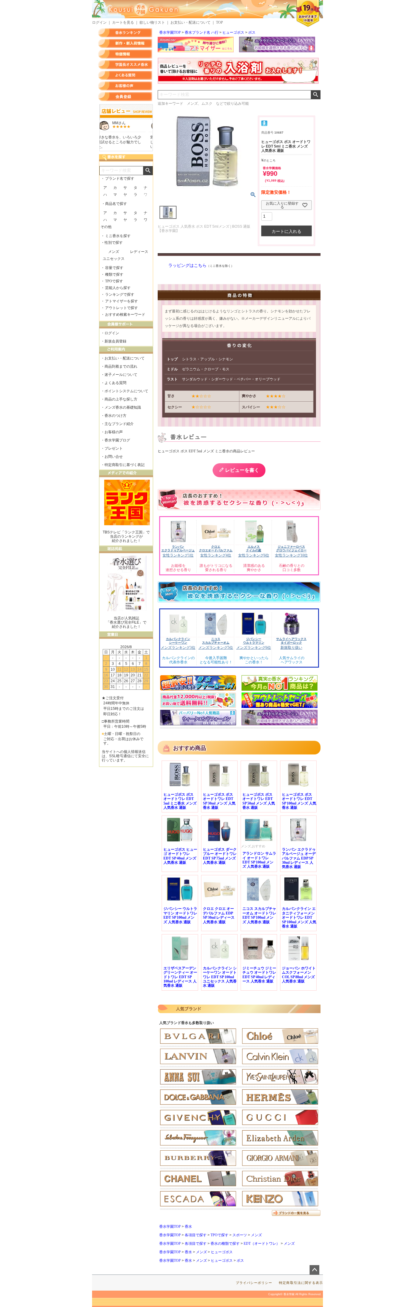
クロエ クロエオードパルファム (215, 548)
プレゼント (114, 448)
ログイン (99, 22)
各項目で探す (196, 1235)
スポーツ (239, 1235)
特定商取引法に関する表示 (301, 1283)
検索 (315, 94)
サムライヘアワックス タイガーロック (291, 640)
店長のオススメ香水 (125, 64)
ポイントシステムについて (126, 391)
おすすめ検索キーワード (125, 314)
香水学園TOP (170, 32)
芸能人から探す (118, 288)
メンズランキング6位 (253, 647)
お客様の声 (125, 85)
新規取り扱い (291, 647)
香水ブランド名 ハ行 (201, 32)
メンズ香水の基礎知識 (123, 407)
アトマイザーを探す (121, 301)
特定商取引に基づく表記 (125, 465)
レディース (139, 252)
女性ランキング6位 (253, 555)
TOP (219, 22)
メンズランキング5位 (215, 647)
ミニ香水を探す (118, 236)
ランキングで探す (119, 294)
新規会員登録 (115, 341)
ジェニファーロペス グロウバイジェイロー (291, 548)
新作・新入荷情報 (125, 43)
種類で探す (114, 274)
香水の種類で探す (225, 1243)
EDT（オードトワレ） (262, 1243)
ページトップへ (314, 1270)
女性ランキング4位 (215, 555)
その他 (106, 227)
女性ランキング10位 (291, 555)
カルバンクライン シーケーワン (178, 640)
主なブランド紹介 (119, 424)
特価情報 (125, 54)
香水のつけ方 (115, 416)
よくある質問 (125, 75)
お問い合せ (114, 456)
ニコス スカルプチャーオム (215, 640)
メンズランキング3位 (178, 647)
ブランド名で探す (119, 178)
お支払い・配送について (190, 22)
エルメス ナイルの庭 (253, 548)
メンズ (256, 1235)
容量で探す (114, 268)
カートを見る (123, 22)
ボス (252, 32)
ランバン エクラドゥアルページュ (178, 548)
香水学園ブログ (117, 440)
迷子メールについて (121, 375)
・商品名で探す (114, 204)
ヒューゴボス (233, 32)
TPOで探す (219, 1235)
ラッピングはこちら (187, 265)
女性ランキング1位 (178, 555)
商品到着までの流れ (121, 366)
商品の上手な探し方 (121, 399)
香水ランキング (125, 32)
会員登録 (125, 96)
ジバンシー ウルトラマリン (253, 640)
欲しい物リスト (152, 22)
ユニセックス (114, 259)
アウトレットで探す (121, 308)
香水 (188, 1226)
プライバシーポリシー (254, 1283)
